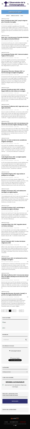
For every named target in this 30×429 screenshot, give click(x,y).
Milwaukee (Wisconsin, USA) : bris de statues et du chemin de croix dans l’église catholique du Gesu (14, 124)
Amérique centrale (15, 15)
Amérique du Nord (5, 18)
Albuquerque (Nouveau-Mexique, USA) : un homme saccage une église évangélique (13, 71)
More (22, 15)
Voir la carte (15, 401)
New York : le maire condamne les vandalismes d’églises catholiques (14, 140)
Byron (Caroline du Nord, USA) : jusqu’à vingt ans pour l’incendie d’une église (14, 21)
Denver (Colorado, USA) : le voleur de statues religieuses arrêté (13, 242)
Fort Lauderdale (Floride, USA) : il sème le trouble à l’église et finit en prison (14, 55)
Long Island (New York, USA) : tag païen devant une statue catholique (13, 225)
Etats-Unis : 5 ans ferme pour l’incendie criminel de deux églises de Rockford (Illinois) (14, 38)
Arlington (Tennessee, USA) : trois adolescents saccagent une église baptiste (13, 191)
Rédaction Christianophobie (7, 24)
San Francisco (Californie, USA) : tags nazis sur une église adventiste (14, 107)
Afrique (7, 15)
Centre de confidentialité (9, 409)
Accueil (6, 421)
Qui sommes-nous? (14, 421)
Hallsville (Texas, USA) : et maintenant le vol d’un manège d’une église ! (14, 258)
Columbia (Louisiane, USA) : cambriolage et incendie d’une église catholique (13, 208)
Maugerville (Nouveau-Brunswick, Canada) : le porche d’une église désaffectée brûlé (14, 294)
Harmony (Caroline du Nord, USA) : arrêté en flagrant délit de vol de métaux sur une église (13, 90)
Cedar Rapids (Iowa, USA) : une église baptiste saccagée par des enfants (13, 157)
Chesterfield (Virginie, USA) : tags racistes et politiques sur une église (13, 174)
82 (20, 310)
